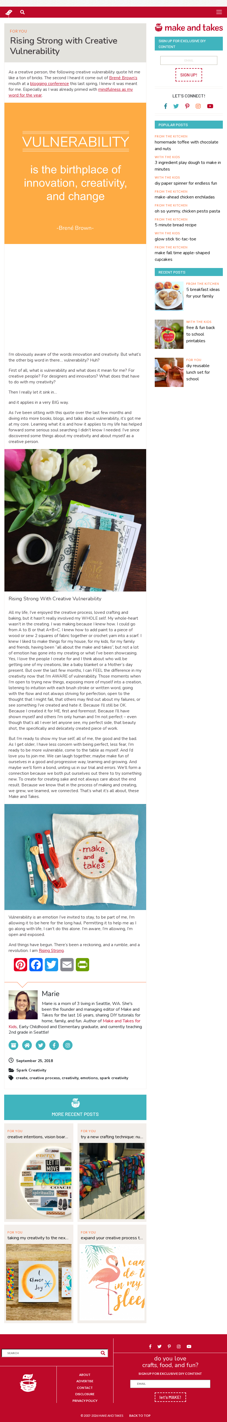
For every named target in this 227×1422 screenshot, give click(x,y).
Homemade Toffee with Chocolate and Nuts (186, 145)
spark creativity (114, 1078)
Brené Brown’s (123, 78)
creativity (70, 1078)
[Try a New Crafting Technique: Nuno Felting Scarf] (112, 1180)
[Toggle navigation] (219, 12)
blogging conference (49, 83)
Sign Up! (188, 74)
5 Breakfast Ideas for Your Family (203, 292)
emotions (89, 1078)
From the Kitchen (171, 136)
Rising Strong (51, 950)
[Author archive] (13, 1045)
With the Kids (167, 157)
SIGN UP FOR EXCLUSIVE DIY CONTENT (170, 1373)
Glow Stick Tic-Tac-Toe (175, 239)
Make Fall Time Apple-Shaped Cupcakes (182, 256)
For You (18, 31)
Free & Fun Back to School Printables (200, 334)
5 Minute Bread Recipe (176, 225)
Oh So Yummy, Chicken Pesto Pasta (187, 211)
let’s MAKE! (170, 1397)
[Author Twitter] (40, 1045)
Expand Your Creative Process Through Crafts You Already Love (112, 1238)
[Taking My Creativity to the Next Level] (38, 1281)
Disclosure (84, 1394)
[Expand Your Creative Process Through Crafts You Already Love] (112, 1281)
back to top (140, 1415)
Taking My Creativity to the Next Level (38, 1238)
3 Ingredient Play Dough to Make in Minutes (188, 166)
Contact (85, 1387)
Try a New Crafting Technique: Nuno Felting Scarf (112, 1137)
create (21, 1078)
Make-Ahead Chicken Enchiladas (185, 197)
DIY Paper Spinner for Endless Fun (186, 183)
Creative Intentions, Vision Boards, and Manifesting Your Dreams (38, 1137)
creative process (44, 1078)
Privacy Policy (85, 1400)
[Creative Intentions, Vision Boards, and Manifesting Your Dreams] (38, 1180)
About (85, 1374)
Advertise (84, 1381)
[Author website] (27, 1045)
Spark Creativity (31, 1070)
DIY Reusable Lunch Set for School (198, 372)
